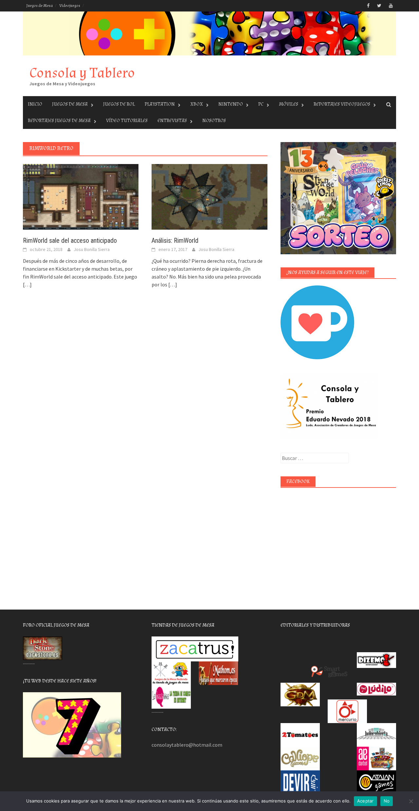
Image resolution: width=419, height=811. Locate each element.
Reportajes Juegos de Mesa (59, 120)
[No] (411, 801)
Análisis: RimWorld (175, 240)
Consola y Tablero (82, 73)
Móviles (288, 104)
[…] (27, 284)
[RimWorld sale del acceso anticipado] (80, 196)
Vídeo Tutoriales (127, 120)
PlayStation (160, 104)
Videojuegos (69, 5)
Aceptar (365, 800)
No (387, 800)
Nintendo (230, 104)
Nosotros (214, 120)
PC (261, 104)
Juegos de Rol (119, 104)
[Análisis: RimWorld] (209, 196)
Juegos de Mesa (39, 5)
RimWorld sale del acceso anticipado (70, 240)
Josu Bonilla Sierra (92, 249)
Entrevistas (172, 120)
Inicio (35, 104)
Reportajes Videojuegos (342, 104)
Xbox (196, 104)
